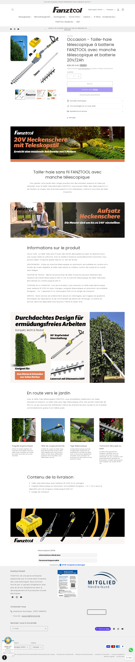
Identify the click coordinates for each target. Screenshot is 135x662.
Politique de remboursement (84, 654)
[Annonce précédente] (45, 29)
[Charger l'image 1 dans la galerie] (20, 94)
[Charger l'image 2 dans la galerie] (41, 94)
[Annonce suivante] (90, 29)
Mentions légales (109, 656)
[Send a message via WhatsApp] (131, 650)
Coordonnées (121, 656)
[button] (12, 9)
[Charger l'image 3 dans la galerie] (52, 94)
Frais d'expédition (84, 68)
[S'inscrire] (45, 628)
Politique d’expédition (118, 654)
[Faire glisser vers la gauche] (12, 94)
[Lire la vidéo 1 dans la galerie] (30, 94)
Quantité (70, 72)
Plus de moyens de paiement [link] (90, 94)
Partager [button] (72, 118)
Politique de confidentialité (65, 654)
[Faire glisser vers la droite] (59, 94)
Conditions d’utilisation (102, 654)
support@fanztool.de (31, 616)
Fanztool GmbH (22, 654)
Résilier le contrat (96, 612)
